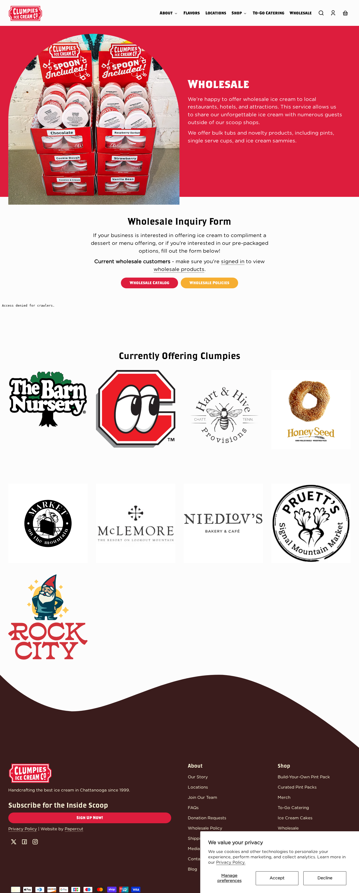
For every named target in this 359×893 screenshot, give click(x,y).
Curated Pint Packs (297, 787)
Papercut (74, 829)
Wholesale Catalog (149, 283)
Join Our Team (202, 797)
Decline (324, 878)
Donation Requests (207, 818)
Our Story (198, 777)
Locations (198, 787)
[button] (321, 13)
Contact (196, 859)
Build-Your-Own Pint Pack (304, 777)
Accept (277, 878)
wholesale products (179, 269)
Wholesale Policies (209, 283)
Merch (284, 797)
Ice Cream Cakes (295, 818)
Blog (192, 869)
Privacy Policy (22, 829)
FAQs (193, 808)
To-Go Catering (293, 808)
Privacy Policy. (230, 862)
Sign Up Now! (89, 818)
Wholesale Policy (205, 828)
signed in (232, 261)
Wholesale (288, 828)
